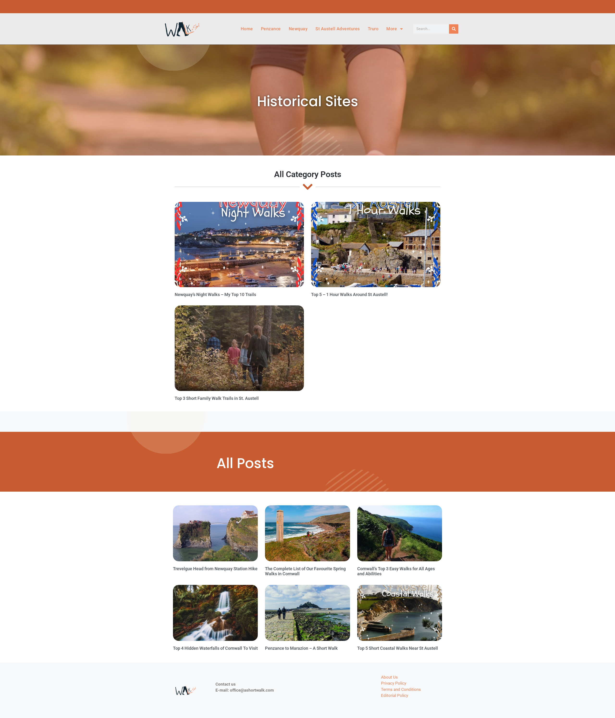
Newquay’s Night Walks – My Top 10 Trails (215, 294)
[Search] (453, 29)
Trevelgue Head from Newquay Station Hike (215, 568)
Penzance (271, 28)
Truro (373, 28)
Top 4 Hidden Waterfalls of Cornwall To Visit (215, 648)
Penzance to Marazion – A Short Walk (301, 648)
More (391, 28)
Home (247, 28)
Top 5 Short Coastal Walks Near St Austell (397, 648)
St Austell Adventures (337, 28)
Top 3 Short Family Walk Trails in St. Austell (217, 398)
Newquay (298, 28)
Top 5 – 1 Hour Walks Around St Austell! (349, 294)
